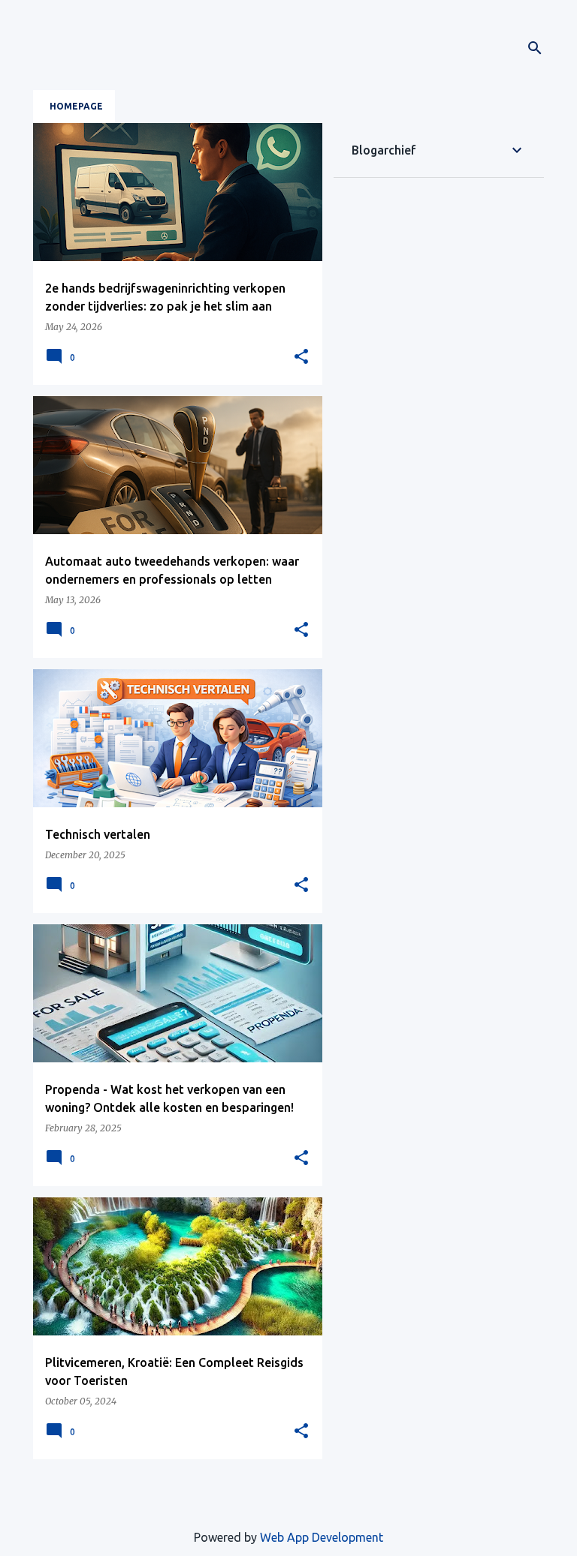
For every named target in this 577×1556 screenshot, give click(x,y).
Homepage (76, 106)
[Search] (535, 48)
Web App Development (321, 1537)
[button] (301, 357)
